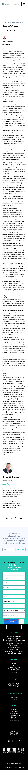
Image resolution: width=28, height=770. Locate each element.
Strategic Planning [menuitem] (14, 647)
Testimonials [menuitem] (14, 699)
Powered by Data (14, 679)
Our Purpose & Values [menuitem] (14, 715)
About (14, 705)
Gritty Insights (14, 659)
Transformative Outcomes (14, 693)
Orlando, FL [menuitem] (14, 735)
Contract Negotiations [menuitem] (14, 638)
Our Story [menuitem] (14, 717)
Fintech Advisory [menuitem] (14, 642)
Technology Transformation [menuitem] (14, 651)
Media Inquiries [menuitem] (14, 713)
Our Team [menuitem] (14, 719)
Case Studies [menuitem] (14, 697)
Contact (14, 727)
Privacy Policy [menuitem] (8, 767)
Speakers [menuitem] (14, 673)
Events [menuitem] (14, 665)
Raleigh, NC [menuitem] (14, 733)
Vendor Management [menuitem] (14, 653)
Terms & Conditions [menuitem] (19, 767)
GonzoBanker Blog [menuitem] (14, 667)
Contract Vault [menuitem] (14, 683)
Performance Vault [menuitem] (14, 685)
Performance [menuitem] (14, 645)
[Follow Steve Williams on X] (8, 484)
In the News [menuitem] (14, 711)
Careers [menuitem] (14, 709)
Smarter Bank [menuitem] (14, 649)
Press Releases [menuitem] (14, 721)
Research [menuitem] (14, 671)
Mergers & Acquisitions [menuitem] (14, 644)
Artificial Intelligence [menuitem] (14, 636)
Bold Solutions (14, 632)
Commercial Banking (13, 22)
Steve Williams (8, 41)
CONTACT (16, 4)
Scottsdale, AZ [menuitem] (14, 731)
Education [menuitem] (14, 663)
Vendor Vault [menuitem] (14, 687)
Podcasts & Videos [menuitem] (14, 669)
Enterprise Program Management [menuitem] (14, 640)
